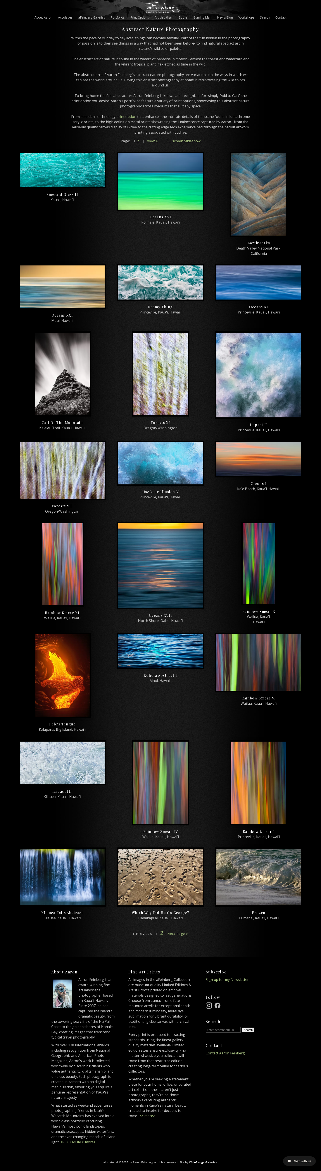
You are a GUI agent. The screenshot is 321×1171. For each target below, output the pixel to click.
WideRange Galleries (203, 1162)
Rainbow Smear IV (160, 831)
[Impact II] (258, 416)
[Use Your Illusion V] (160, 483)
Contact (280, 17)
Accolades (65, 17)
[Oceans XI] (258, 298)
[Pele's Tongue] (62, 715)
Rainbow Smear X (258, 611)
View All (153, 141)
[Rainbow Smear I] (259, 822)
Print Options (139, 17)
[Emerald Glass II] (62, 185)
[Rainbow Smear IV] (160, 822)
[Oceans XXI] (62, 306)
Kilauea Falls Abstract (62, 912)
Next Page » (177, 934)
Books (183, 17)
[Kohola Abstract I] (160, 666)
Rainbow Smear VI (259, 698)
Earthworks (259, 243)
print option (126, 116)
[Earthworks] (259, 234)
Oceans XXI (62, 315)
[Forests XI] (160, 414)
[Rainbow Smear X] (258, 602)
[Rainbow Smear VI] (258, 689)
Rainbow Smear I (259, 831)
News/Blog (225, 17)
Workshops (246, 17)
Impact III (62, 791)
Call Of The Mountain (62, 422)
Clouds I (259, 483)
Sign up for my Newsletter (227, 979)
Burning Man (202, 17)
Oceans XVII (160, 615)
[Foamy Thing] (160, 298)
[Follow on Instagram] (209, 1005)
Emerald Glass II (62, 194)
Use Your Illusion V (160, 491)
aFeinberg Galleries (91, 17)
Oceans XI (258, 307)
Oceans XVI (160, 217)
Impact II (259, 424)
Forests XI (160, 422)
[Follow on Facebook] (218, 1005)
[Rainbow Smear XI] (62, 604)
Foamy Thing (160, 307)
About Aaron (43, 17)
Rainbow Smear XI (62, 612)
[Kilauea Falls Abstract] (62, 904)
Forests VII (62, 506)
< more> (147, 1115)
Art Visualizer (164, 17)
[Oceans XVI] (160, 208)
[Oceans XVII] (160, 606)
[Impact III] (62, 782)
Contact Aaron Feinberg (225, 1053)
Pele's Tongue (62, 724)
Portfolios (118, 17)
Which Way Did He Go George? (160, 912)
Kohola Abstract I (160, 675)
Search (265, 17)
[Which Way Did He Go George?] (160, 904)
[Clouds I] (258, 474)
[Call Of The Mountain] (62, 414)
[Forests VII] (62, 497)
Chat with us (302, 1161)
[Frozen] (258, 904)
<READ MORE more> (78, 1142)
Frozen (259, 912)
